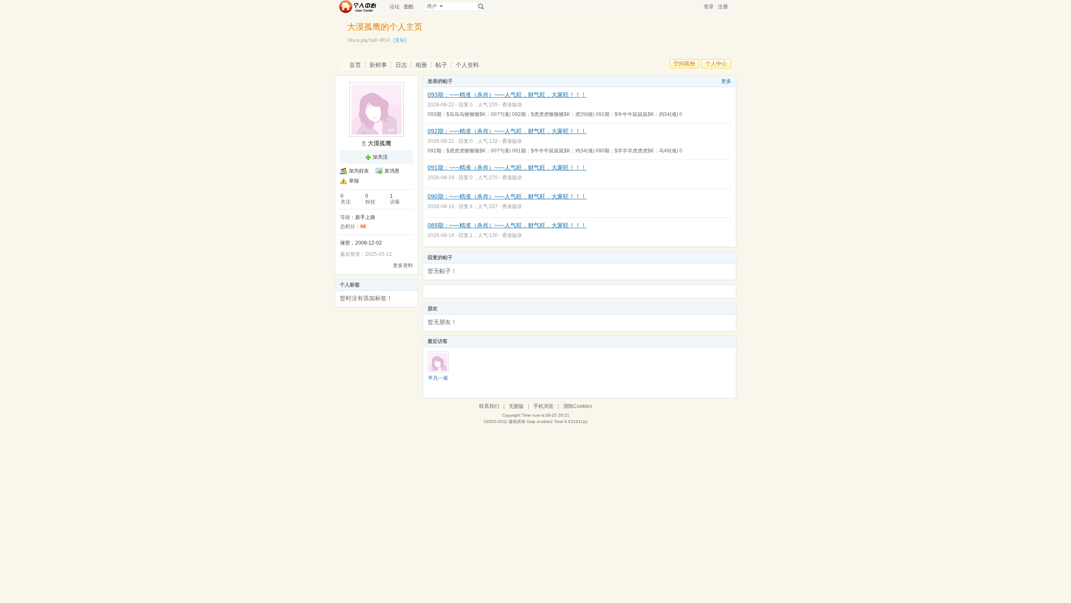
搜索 (481, 6)
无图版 (516, 406)
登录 (709, 6)
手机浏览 (543, 406)
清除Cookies (577, 406)
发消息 (392, 171)
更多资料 (403, 265)
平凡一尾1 (438, 381)
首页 (355, 65)
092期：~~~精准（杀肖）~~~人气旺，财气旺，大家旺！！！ (507, 131)
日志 (401, 65)
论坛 (394, 6)
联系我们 (489, 406)
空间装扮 (684, 63)
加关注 (380, 157)
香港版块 (512, 105)
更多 (726, 81)
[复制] (400, 40)
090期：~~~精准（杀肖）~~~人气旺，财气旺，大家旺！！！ (507, 196)
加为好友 (359, 171)
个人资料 (467, 65)
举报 (354, 181)
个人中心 (716, 63)
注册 (723, 6)
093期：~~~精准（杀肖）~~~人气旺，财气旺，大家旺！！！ (507, 94)
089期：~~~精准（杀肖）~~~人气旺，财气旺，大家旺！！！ (507, 225)
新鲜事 (378, 65)
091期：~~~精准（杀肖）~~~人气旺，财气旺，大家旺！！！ (507, 167)
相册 (421, 65)
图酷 (409, 6)
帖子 (441, 65)
